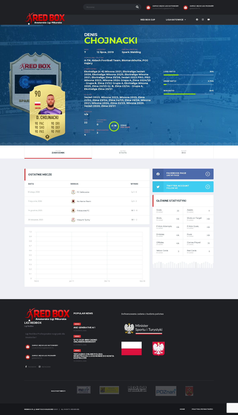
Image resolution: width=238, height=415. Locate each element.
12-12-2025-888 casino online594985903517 (85, 341)
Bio (183, 152)
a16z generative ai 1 (84, 327)
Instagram (46, 367)
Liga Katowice (174, 19)
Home (182, 409)
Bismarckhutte (131, 60)
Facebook (32, 367)
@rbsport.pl (195, 8)
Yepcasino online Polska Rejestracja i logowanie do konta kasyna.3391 (94, 356)
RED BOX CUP (148, 19)
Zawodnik (58, 152)
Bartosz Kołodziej (44, 409)
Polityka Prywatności (202, 409)
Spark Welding (131, 52)
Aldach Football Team (106, 60)
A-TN (87, 60)
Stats (123, 152)
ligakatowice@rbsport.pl (163, 8)
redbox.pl (28, 409)
